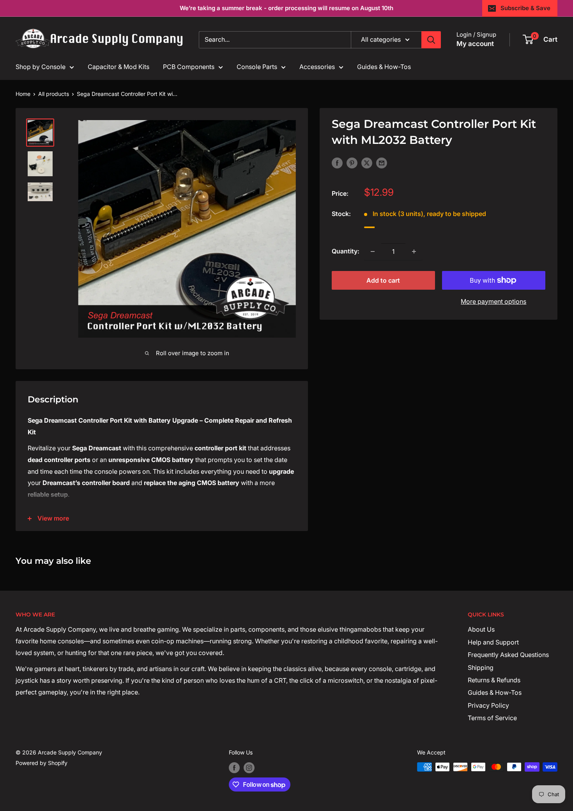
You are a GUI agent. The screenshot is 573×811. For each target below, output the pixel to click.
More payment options (493, 301)
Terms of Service (492, 718)
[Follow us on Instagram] (249, 767)
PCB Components (188, 67)
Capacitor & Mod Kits (118, 67)
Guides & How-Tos (384, 67)
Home (23, 93)
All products (53, 93)
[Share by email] (381, 162)
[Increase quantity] (414, 251)
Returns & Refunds (494, 680)
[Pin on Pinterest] (352, 162)
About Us (481, 629)
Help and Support (493, 642)
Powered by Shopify (41, 763)
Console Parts (257, 67)
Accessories (317, 67)
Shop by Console (40, 67)
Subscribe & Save (525, 8)
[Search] (431, 39)
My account (475, 44)
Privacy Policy (488, 705)
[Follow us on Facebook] (234, 767)
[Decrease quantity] (372, 251)
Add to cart (383, 280)
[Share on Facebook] (337, 162)
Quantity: (345, 251)
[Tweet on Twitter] (366, 162)
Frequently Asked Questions (508, 655)
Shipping (480, 667)
